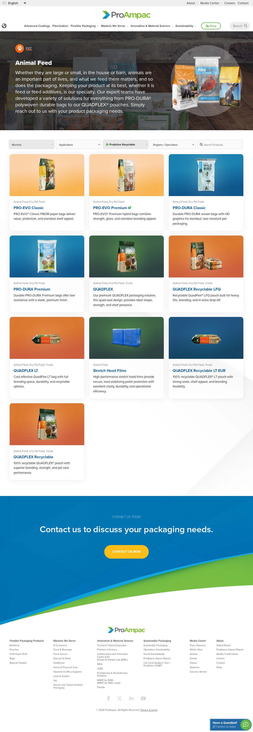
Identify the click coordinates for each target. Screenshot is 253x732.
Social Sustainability (154, 654)
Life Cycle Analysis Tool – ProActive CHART (157, 664)
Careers (220, 658)
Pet (55, 680)
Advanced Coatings (37, 26)
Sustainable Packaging (157, 641)
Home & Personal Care (65, 667)
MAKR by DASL (105, 680)
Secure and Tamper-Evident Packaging (68, 686)
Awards (194, 654)
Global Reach (223, 645)
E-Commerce (60, 645)
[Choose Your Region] (4, 26)
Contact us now (126, 551)
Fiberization (60, 26)
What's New (196, 649)
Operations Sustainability (157, 649)
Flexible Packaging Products (27, 641)
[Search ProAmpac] (246, 25)
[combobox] (31, 144)
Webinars (195, 667)
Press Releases (198, 645)
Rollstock (15, 645)
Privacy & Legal (149, 710)
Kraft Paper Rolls (18, 654)
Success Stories (198, 671)
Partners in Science (107, 649)
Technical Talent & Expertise (111, 645)
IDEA (99, 664)
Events (193, 658)
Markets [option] (16, 144)
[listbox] (172, 144)
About (220, 641)
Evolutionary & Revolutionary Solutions (112, 674)
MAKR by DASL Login (108, 682)
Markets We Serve (113, 26)
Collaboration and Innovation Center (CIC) (112, 655)
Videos (193, 662)
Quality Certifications (227, 654)
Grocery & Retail (61, 658)
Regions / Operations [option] (165, 144)
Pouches (14, 649)
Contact (220, 662)
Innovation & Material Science (150, 26)
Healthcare (58, 662)
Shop (212, 26)
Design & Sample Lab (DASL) (112, 659)
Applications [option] (66, 144)
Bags (12, 658)
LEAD (100, 668)
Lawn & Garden (61, 676)
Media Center (198, 641)
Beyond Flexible (18, 662)
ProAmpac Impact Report (157, 658)
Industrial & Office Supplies (67, 671)
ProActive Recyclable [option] (122, 144)
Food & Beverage (62, 649)
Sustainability (184, 26)
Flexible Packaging (83, 26)
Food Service (60, 654)
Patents (101, 687)
